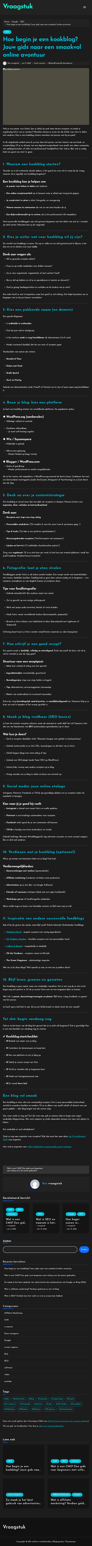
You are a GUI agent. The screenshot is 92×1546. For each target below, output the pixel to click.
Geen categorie (11, 1334)
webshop (24, 1409)
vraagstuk (55, 1183)
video (6, 1375)
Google (71, 1214)
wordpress (68, 63)
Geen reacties (39, 63)
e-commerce (11, 1404)
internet (39, 1404)
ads (7, 1399)
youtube (8, 1381)
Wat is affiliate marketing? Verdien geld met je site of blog (31, 1289)
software (11, 1214)
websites (37, 1409)
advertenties (19, 1399)
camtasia (43, 1399)
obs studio (62, 1404)
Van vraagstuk (13, 63)
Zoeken (7, 1241)
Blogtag (56, 1542)
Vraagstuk (18, 6)
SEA (6, 1354)
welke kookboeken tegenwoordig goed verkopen (49, 1147)
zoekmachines (66, 1409)
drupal (71, 1399)
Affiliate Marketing (13, 1313)
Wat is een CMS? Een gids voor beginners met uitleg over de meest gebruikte (39, 1275)
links (50, 1404)
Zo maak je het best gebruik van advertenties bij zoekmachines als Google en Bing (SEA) (45, 1282)
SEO (7, 32)
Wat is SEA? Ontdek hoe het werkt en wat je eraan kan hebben (33, 1296)
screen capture (11, 1347)
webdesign (10, 1409)
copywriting (58, 1399)
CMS (10, 1210)
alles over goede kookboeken (51, 1426)
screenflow (76, 1404)
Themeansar (70, 1542)
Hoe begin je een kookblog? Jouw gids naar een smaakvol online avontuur (38, 1269)
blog (51, 63)
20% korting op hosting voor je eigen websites (68, 1421)
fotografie (59, 63)
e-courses (8, 1327)
